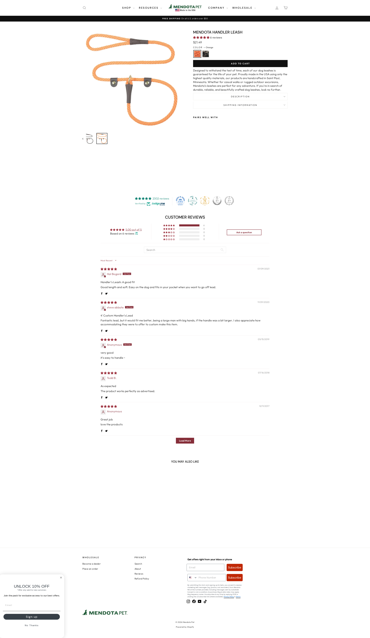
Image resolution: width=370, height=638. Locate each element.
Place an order (90, 568)
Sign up (32, 617)
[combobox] (192, 577)
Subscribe (234, 567)
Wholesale (243, 8)
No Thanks (32, 625)
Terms (238, 597)
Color (203, 47)
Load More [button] (185, 440)
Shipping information (240, 105)
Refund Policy (142, 578)
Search (138, 563)
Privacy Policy (229, 597)
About (138, 568)
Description (240, 96)
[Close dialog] (62, 577)
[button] (201, 37)
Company (217, 8)
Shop (127, 8)
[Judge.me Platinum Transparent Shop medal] (192, 200)
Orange (197, 54)
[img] (109, 269)
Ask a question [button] (244, 232)
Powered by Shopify (185, 627)
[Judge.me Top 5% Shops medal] (217, 200)
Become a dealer (91, 563)
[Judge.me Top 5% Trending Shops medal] (229, 200)
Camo (205, 54)
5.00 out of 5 (134, 229)
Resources (149, 8)
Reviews (139, 573)
